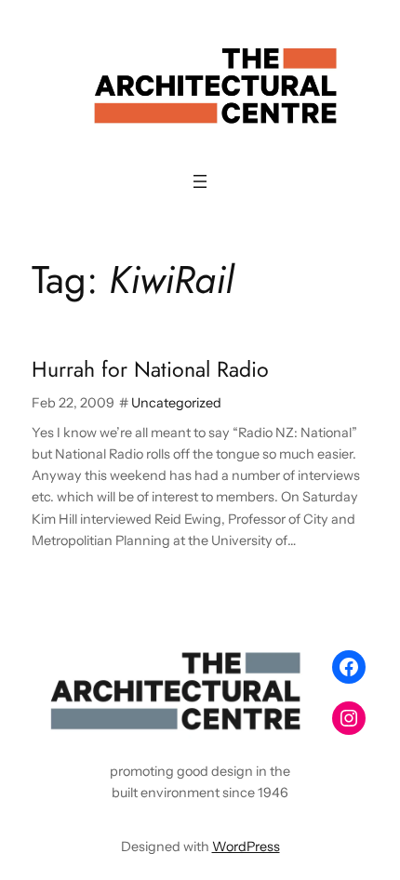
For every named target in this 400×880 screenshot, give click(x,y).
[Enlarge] (289, 667)
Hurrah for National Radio (150, 370)
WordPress (246, 846)
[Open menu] (200, 181)
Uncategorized (176, 402)
